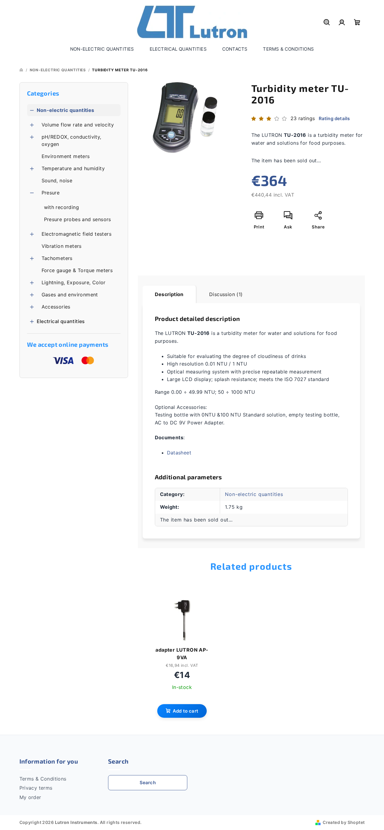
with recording (61, 207)
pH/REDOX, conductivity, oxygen (71, 140)
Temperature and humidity (73, 168)
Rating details (334, 118)
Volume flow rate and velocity (78, 125)
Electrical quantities (61, 321)
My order (30, 797)
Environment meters (66, 156)
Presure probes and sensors (77, 219)
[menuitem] (102, 49)
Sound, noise (57, 180)
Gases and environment (70, 295)
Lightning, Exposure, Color (74, 282)
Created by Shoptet (344, 822)
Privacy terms (36, 788)
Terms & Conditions (42, 779)
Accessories (56, 307)
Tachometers (57, 258)
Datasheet (179, 453)
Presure (51, 193)
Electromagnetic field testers (77, 234)
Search (148, 782)
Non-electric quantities (65, 110)
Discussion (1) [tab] (226, 294)
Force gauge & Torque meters (77, 270)
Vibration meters (62, 246)
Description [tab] (169, 294)
